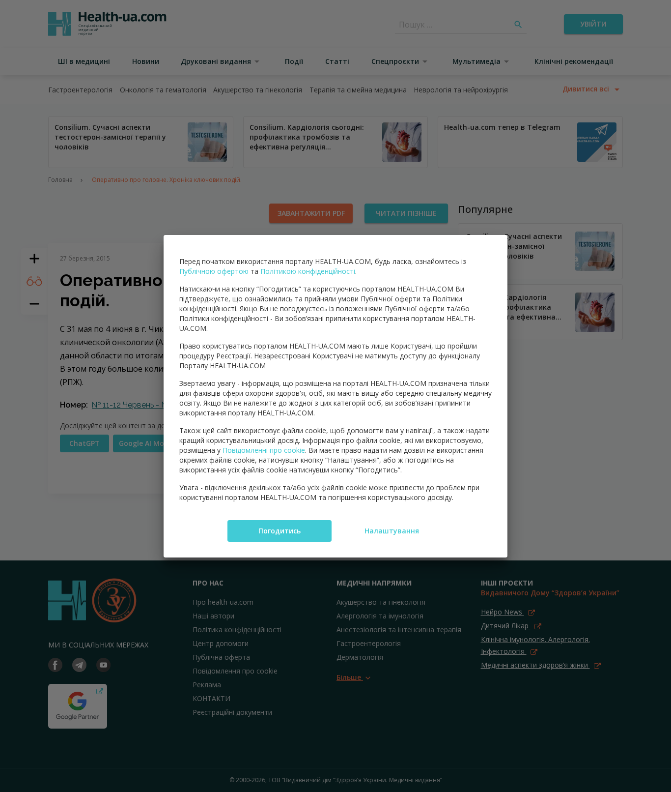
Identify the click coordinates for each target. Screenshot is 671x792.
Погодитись (279, 530)
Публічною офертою (214, 271)
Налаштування (391, 530)
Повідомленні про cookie (264, 450)
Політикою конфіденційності (307, 271)
